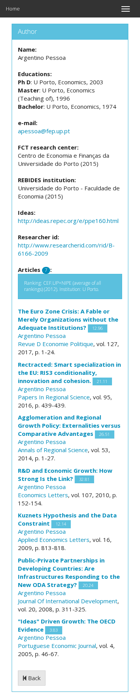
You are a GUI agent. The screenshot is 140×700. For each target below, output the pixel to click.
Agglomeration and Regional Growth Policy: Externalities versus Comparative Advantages (69, 425)
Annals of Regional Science (53, 450)
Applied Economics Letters (53, 539)
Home (13, 8)
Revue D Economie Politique (55, 344)
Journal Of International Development (67, 601)
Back (33, 678)
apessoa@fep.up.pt (44, 131)
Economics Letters (43, 495)
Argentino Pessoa (42, 336)
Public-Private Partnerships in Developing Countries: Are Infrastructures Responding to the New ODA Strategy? (69, 572)
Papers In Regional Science (54, 397)
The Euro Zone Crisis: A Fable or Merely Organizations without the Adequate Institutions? (68, 319)
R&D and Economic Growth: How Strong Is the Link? (65, 474)
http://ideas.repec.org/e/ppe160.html (68, 221)
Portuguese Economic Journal (57, 646)
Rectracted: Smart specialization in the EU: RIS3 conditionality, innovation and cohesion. (69, 372)
